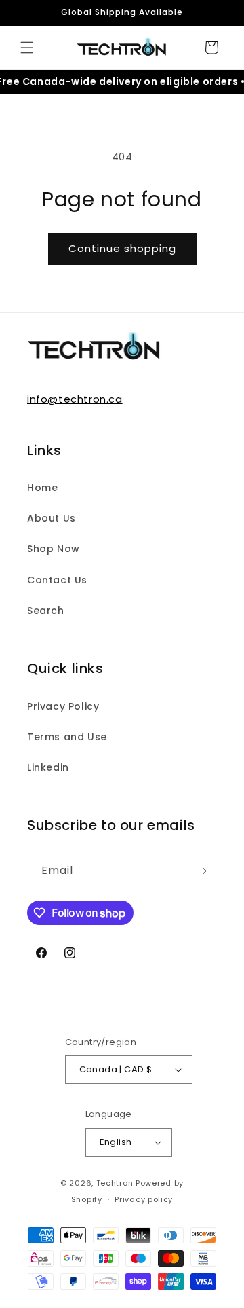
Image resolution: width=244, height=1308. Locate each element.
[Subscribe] (201, 871)
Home (42, 487)
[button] (27, 47)
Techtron (115, 1183)
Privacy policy (144, 1199)
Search (45, 610)
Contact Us (57, 580)
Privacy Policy (63, 706)
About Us (51, 518)
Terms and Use (67, 737)
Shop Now (53, 549)
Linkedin (48, 767)
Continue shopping (122, 248)
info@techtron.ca (75, 399)
